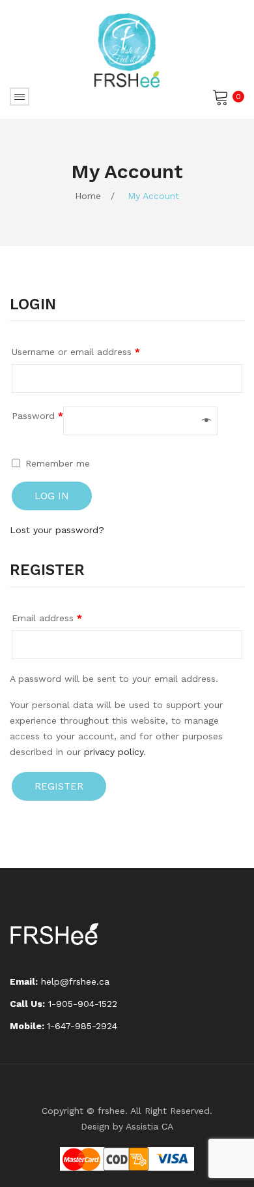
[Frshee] (127, 49)
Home (88, 196)
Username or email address (76, 352)
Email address (47, 618)
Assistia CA (149, 1126)
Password (37, 415)
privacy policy (113, 752)
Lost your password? (57, 530)
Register (59, 786)
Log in (52, 496)
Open (19, 96)
